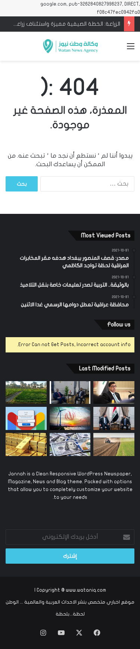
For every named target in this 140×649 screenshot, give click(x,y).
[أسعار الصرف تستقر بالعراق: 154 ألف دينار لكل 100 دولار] (70, 444)
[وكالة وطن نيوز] (70, 46)
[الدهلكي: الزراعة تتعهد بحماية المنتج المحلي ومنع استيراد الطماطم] (113, 444)
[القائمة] (130, 49)
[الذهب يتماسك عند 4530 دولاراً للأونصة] (26, 444)
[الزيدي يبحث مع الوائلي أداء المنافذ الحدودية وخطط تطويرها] (70, 392)
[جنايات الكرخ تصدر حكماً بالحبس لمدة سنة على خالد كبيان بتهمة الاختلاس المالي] (113, 392)
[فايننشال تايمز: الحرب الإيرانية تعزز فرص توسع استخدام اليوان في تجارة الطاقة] (70, 418)
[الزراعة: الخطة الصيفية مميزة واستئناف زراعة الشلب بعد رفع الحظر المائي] (26, 392)
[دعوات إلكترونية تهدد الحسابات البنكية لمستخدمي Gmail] (26, 418)
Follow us (119, 324)
